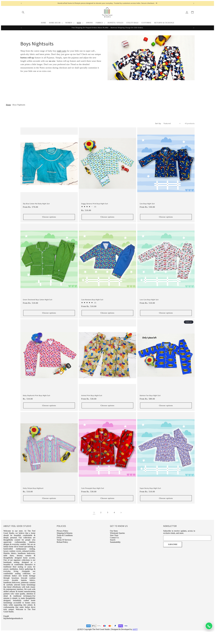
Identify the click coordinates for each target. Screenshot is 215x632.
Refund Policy (62, 542)
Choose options (49, 217)
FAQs (59, 538)
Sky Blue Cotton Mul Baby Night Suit (36, 204)
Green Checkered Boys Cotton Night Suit (37, 300)
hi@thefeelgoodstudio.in (13, 618)
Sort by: (158, 123)
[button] (23, 12)
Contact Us (114, 538)
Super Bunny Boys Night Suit (150, 488)
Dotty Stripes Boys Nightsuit (33, 488)
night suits (61, 51)
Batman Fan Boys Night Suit (150, 396)
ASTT (135, 629)
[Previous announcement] (21, 3)
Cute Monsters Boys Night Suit (92, 300)
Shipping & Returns (64, 533)
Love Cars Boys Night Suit (149, 300)
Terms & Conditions (65, 535)
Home (8, 105)
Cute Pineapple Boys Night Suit (92, 488)
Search (112, 540)
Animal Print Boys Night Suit (91, 396)
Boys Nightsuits (19, 105)
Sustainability (115, 542)
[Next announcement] (193, 3)
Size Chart (114, 535)
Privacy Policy (62, 531)
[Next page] (121, 512)
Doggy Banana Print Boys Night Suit (94, 204)
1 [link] (94, 512)
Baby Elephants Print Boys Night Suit (36, 396)
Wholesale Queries (117, 533)
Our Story (114, 531)
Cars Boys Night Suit (147, 204)
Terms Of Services (64, 540)
